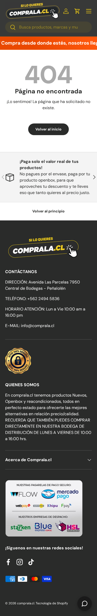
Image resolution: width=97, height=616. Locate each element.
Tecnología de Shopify (52, 603)
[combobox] (48, 27)
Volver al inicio (48, 129)
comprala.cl (25, 603)
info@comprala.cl (37, 325)
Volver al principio (48, 211)
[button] (77, 11)
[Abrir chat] (84, 603)
